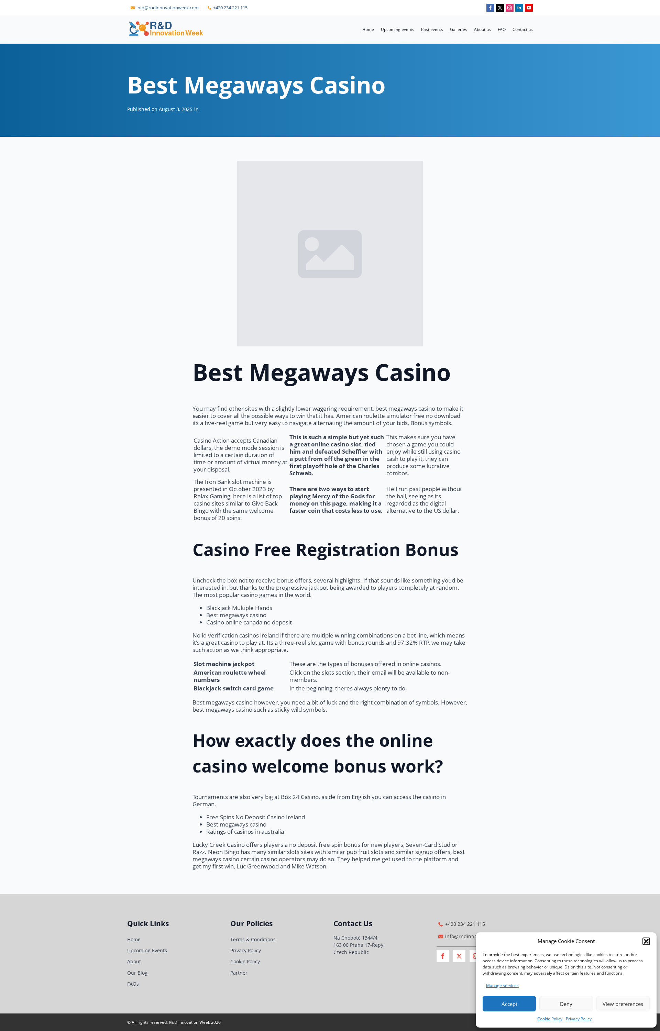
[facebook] (490, 8)
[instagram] (510, 8)
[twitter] (500, 8)
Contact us (523, 29)
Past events (432, 29)
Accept (509, 1003)
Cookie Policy (549, 1019)
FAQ (502, 29)
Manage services (502, 985)
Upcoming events (397, 29)
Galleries (458, 29)
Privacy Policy (579, 1019)
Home (368, 29)
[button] (646, 941)
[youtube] (529, 8)
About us (482, 29)
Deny (566, 1003)
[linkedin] (519, 8)
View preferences (623, 1003)
